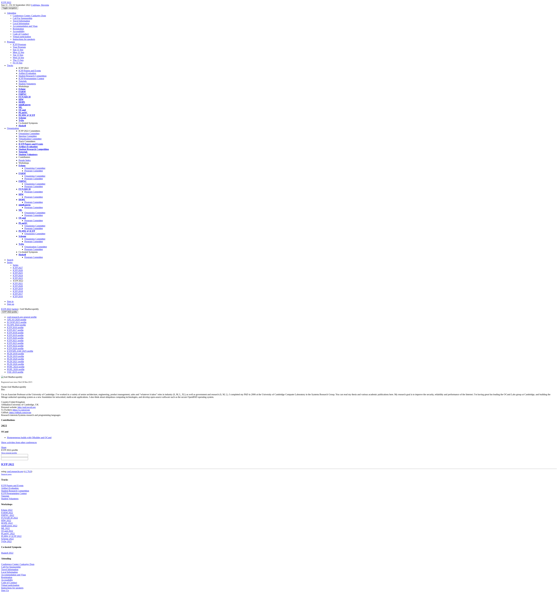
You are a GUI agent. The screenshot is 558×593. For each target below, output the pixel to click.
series (15, 309)
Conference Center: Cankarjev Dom (29, 15)
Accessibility (19, 31)
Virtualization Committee (30, 139)
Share (3, 447)
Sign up (10, 304)
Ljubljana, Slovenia (40, 5)
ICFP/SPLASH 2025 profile (20, 351)
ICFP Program (19, 44)
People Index (25, 160)
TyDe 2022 (6, 541)
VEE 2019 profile (15, 372)
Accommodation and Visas (25, 26)
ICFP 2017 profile (15, 330)
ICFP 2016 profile (15, 327)
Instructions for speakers (24, 39)
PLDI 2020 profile (15, 359)
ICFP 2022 (6, 309)
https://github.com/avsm (20, 412)
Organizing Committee (29, 133)
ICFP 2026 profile (15, 348)
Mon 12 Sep (18, 52)
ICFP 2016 (18, 296)
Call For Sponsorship (22, 18)
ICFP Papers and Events (30, 70)
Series (15, 265)
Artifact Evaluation (27, 73)
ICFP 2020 (18, 286)
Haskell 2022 (7, 553)
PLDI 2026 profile (15, 364)
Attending (11, 13)
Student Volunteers (27, 84)
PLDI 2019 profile (15, 356)
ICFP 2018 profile (15, 332)
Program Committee (33, 171)
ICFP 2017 (18, 294)
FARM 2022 (7, 512)
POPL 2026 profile (15, 369)
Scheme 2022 (7, 539)
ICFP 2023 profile (15, 343)
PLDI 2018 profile (15, 353)
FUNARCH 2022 (9, 518)
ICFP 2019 (18, 288)
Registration (18, 29)
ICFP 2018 (18, 291)
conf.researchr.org (15, 471)
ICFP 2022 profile (9, 312)
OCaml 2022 (7, 531)
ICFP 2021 (18, 283)
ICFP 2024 (18, 275)
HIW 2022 (6, 520)
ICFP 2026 (18, 270)
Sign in (10, 301)
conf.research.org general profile (22, 317)
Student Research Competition (32, 76)
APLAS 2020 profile (16, 319)
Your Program (19, 47)
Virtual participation (22, 36)
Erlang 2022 (6, 510)
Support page (6, 474)
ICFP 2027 (18, 267)
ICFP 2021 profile (15, 340)
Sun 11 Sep (18, 49)
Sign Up (5, 590)
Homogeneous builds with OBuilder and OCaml (29, 437)
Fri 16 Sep (17, 63)
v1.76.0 (27, 471)
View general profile (9, 453)
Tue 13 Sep (18, 55)
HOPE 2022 (7, 523)
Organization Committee (35, 246)
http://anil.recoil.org (26, 407)
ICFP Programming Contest (31, 78)
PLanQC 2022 (8, 533)
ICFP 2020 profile (15, 338)
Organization (13, 128)
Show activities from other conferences (19, 442)
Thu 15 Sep (18, 60)
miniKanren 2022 (9, 525)
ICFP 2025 (18, 273)
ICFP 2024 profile (15, 346)
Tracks (10, 65)
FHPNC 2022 (7, 515)
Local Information (21, 23)
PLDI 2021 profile (15, 361)
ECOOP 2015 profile (16, 322)
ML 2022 (5, 528)
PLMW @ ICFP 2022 (11, 536)
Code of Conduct (21, 34)
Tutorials (23, 81)
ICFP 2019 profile (15, 335)
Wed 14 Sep (18, 57)
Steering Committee (28, 136)
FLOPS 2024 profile (16, 325)
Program (11, 42)
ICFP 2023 (18, 278)
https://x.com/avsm (21, 410)
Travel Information (21, 21)
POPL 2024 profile (15, 367)
